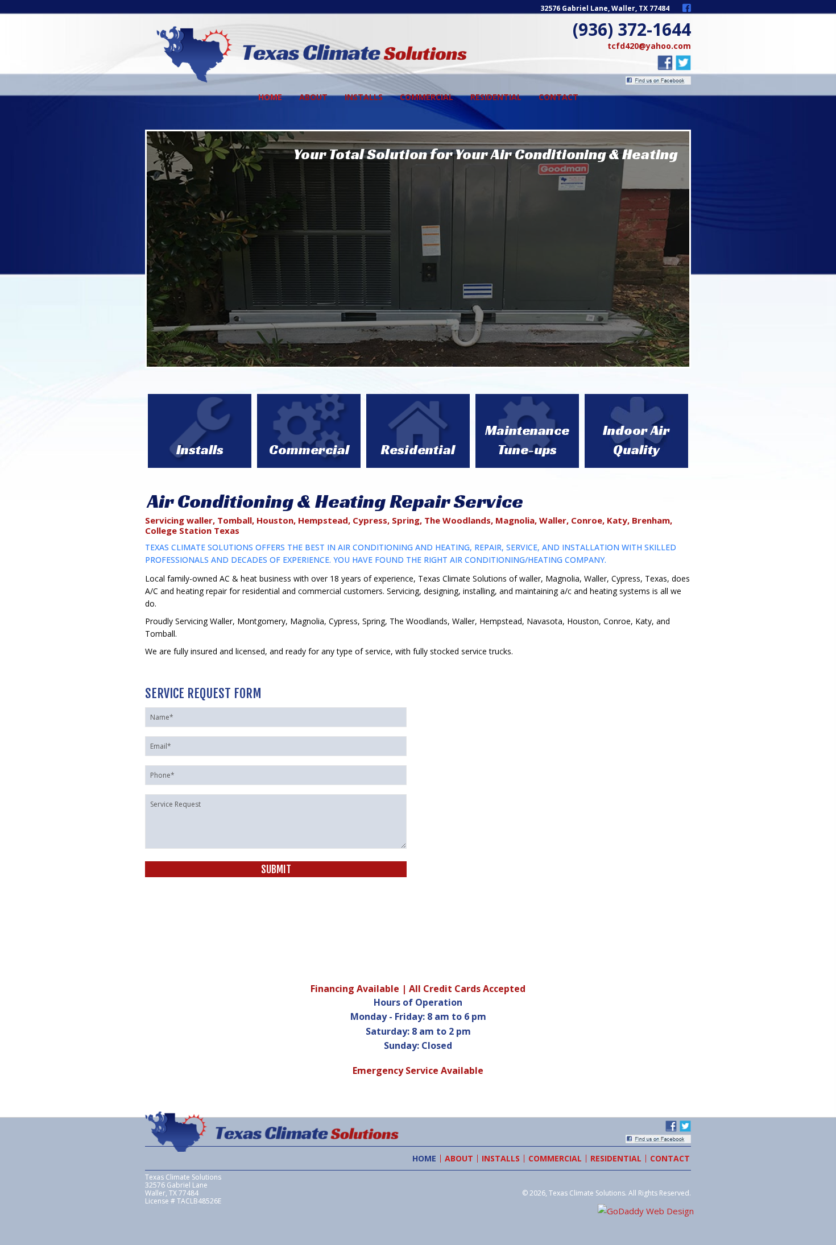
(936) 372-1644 (632, 29)
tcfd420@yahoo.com (649, 45)
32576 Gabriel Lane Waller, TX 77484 (176, 1189)
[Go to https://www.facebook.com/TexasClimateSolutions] (686, 9)
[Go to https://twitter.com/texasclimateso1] (683, 62)
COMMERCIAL (555, 1159)
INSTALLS (501, 1159)
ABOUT (459, 1159)
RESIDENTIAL (616, 1159)
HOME (424, 1159)
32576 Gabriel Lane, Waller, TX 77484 (604, 8)
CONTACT (670, 1159)
